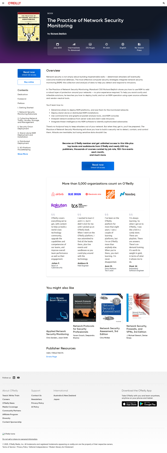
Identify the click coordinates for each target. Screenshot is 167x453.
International (61, 390)
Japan (56, 399)
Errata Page (51, 356)
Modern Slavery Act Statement (61, 447)
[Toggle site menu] (3, 3)
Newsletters (36, 399)
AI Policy (35, 407)
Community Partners (11, 410)
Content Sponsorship (12, 422)
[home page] (14, 3)
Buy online (29, 82)
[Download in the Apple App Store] (130, 406)
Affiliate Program (10, 414)
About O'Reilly (10, 390)
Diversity (6, 418)
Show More (23, 154)
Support (35, 390)
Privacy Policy (37, 403)
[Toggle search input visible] (164, 3)
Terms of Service (8, 447)
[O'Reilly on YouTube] (18, 377)
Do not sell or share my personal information (19, 439)
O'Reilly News (8, 403)
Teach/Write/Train (10, 395)
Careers (6, 399)
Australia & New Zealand (65, 395)
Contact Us (36, 395)
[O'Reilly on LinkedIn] (14, 377)
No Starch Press (139, 49)
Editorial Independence (38, 447)
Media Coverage (10, 407)
